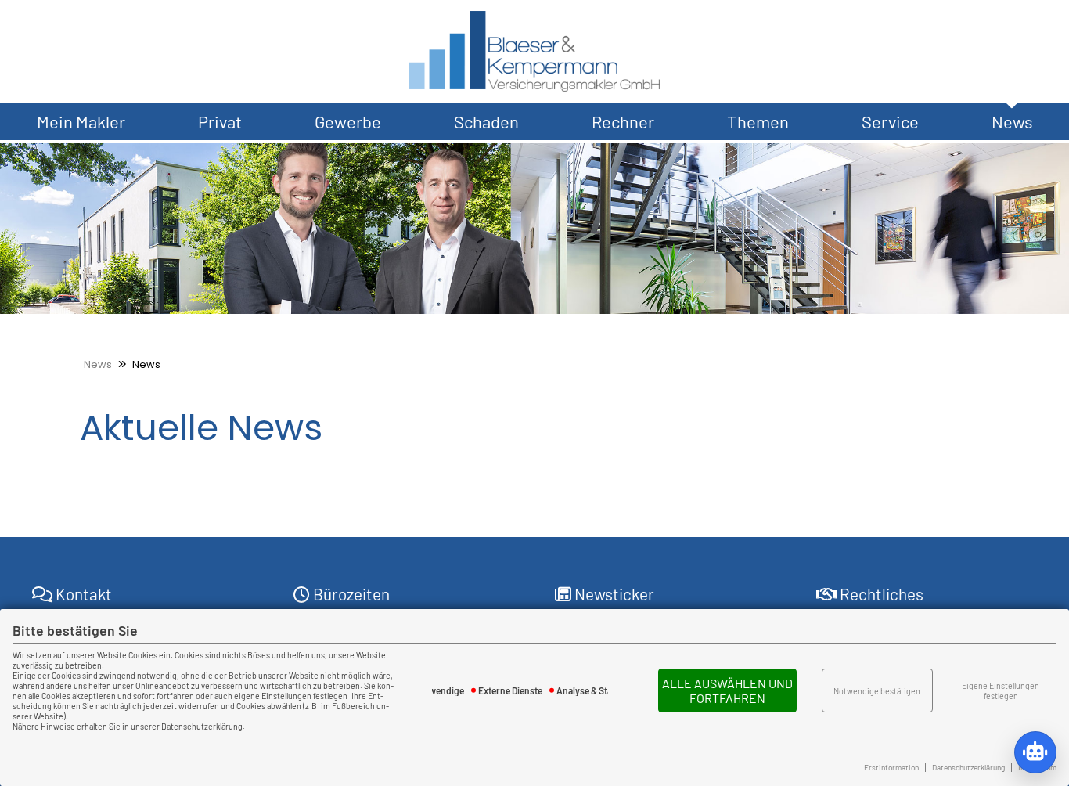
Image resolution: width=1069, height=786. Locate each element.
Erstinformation (891, 767)
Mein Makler (81, 121)
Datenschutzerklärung (968, 767)
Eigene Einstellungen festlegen (1000, 690)
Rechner (623, 121)
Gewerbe (348, 121)
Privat (220, 121)
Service (890, 121)
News (1012, 121)
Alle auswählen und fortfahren (727, 690)
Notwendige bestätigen (876, 691)
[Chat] (1035, 752)
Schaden (486, 121)
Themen (758, 121)
